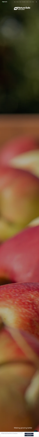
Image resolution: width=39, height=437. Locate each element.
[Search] (36, 1)
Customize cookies (29, 433)
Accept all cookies (29, 435)
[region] (19, 434)
